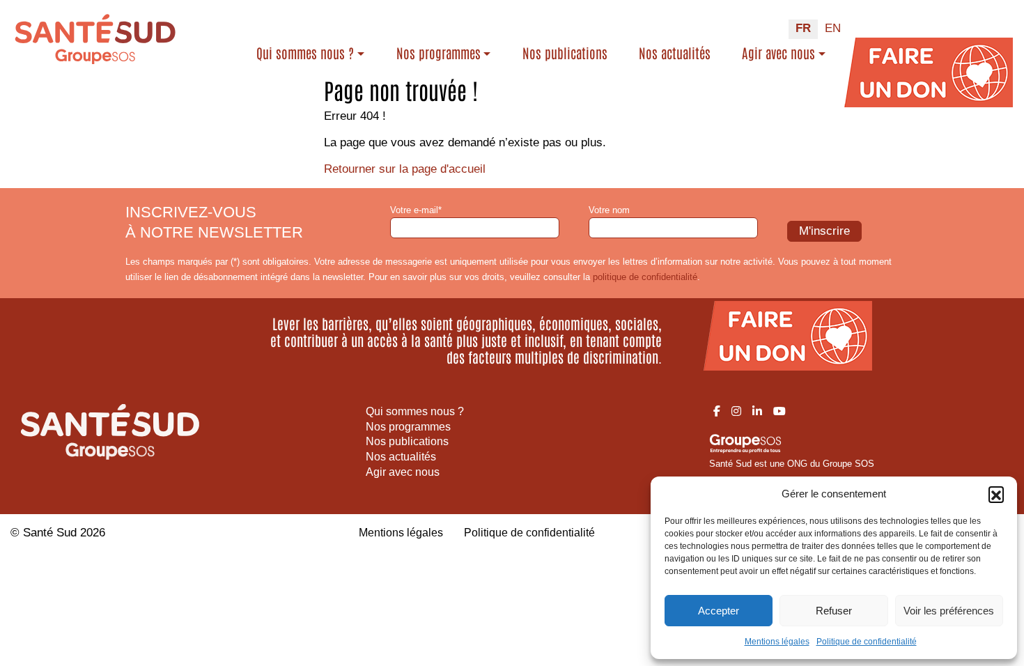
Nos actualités (675, 53)
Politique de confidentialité (866, 641)
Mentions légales (777, 641)
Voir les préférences (948, 611)
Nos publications (564, 53)
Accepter (718, 611)
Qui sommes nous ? (305, 53)
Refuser (834, 611)
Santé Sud (50, 532)
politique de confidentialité (645, 277)
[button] (996, 494)
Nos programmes (438, 53)
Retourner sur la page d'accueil (405, 169)
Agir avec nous (778, 53)
